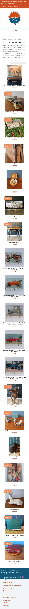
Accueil (4, 39)
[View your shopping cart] (24, 7)
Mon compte (8, 6)
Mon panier (17, 6)
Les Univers (10, 39)
